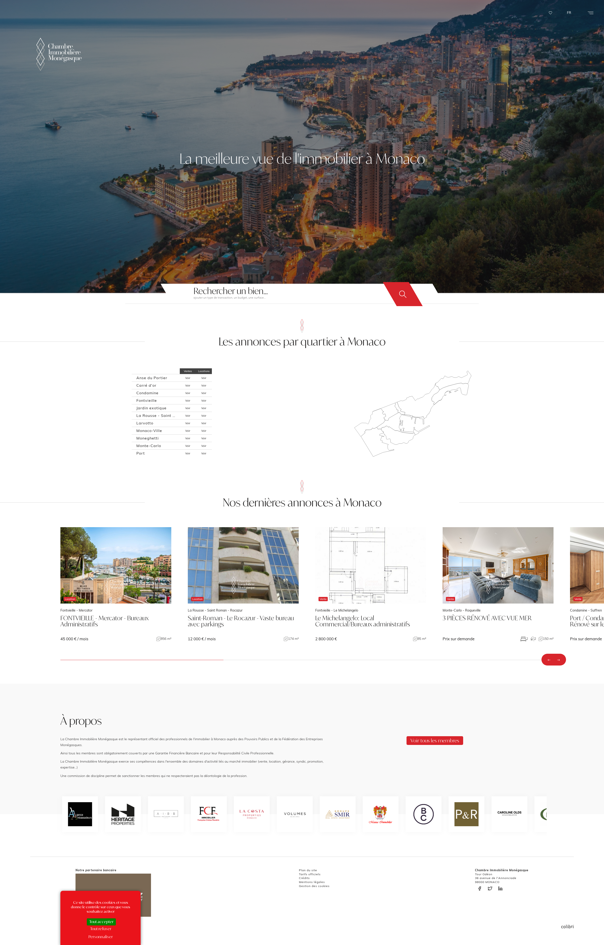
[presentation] (549, 660)
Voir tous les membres (435, 740)
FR (569, 13)
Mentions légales (312, 882)
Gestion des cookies (314, 886)
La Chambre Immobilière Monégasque (59, 54)
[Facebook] (480, 888)
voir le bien (115, 584)
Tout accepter (101, 921)
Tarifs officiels (310, 874)
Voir (187, 378)
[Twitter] (491, 888)
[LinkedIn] (501, 888)
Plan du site (308, 870)
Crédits (304, 878)
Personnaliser (100, 936)
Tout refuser (100, 928)
